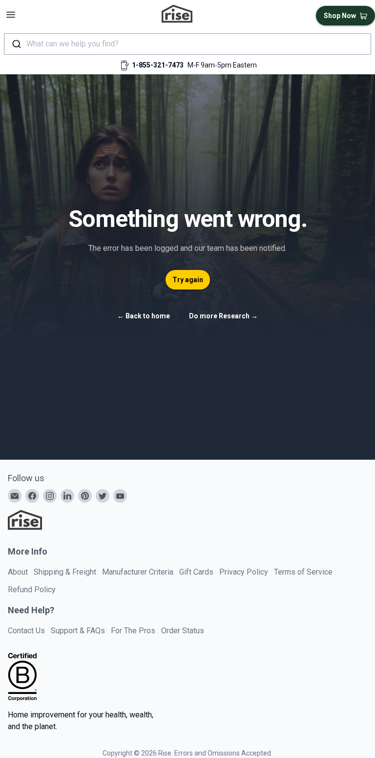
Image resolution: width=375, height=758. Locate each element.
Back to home (143, 316)
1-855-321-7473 (158, 65)
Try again (187, 280)
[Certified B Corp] (22, 676)
